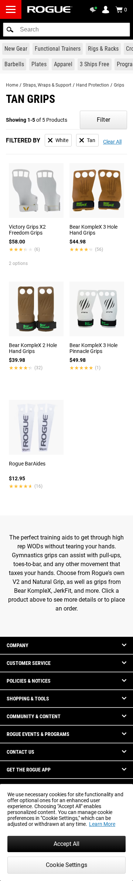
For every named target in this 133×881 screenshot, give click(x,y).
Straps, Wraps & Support (47, 85)
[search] (66, 30)
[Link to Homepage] (49, 9)
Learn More (102, 824)
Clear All (112, 142)
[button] (10, 30)
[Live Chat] (94, 10)
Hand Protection (92, 85)
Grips (119, 85)
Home (12, 85)
